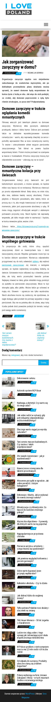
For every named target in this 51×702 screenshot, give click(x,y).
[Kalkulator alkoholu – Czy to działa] (8, 586)
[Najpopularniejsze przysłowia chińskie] (8, 537)
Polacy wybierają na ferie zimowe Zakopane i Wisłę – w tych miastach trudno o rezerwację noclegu (33, 678)
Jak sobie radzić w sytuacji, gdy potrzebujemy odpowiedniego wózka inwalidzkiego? (31, 418)
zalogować (15, 355)
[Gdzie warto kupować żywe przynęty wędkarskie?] (8, 574)
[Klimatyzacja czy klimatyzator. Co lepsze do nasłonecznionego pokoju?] (8, 510)
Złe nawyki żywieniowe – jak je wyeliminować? (30, 457)
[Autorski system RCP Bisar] (8, 394)
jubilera (35, 261)
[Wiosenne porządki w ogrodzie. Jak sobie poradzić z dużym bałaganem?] (8, 484)
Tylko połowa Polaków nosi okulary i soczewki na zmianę (33, 609)
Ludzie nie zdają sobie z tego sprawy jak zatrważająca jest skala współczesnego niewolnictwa (32, 635)
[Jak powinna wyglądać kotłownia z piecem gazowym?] (8, 562)
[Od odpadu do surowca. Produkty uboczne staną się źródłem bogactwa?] (8, 664)
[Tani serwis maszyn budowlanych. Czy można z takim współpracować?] (8, 445)
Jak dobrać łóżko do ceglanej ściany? (41, 336)
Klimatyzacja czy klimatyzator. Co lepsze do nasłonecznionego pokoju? (31, 510)
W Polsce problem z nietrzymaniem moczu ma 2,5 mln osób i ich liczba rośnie (33, 649)
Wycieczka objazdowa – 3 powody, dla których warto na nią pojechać (32, 522)
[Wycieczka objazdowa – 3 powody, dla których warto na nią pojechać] (8, 525)
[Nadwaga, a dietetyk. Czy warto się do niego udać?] (8, 406)
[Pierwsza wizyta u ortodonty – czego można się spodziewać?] (8, 549)
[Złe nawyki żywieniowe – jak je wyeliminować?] (8, 459)
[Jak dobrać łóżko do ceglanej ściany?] (8, 599)
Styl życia (19, 316)
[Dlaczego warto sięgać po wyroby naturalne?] (8, 433)
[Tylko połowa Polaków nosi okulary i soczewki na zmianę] (8, 611)
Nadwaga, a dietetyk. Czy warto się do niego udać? (32, 404)
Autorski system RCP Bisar (29, 390)
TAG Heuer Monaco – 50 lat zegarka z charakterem (33, 621)
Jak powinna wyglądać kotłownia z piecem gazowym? (32, 559)
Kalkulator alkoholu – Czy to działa (32, 583)
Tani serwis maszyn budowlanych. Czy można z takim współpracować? (9, 339)
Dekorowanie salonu (26, 378)
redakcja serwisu (35, 73)
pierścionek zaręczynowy (13, 265)
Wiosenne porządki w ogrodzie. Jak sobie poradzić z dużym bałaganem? (33, 483)
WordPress (30, 694)
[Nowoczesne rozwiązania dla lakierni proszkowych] (8, 472)
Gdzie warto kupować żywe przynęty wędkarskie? (29, 572)
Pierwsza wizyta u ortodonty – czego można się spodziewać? (30, 547)
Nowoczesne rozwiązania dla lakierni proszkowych (30, 469)
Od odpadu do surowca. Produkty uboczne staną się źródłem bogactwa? (32, 664)
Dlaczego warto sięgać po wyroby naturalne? (32, 430)
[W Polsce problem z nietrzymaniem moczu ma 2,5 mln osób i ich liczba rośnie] (8, 650)
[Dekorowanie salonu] (8, 381)
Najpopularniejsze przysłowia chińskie (30, 535)
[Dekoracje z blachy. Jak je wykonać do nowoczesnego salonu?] (8, 498)
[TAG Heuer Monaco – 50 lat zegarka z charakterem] (8, 624)
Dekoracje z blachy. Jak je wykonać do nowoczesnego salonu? (32, 496)
